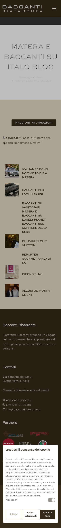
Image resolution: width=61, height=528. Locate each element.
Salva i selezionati (31, 514)
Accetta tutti (47, 514)
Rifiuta (13, 514)
